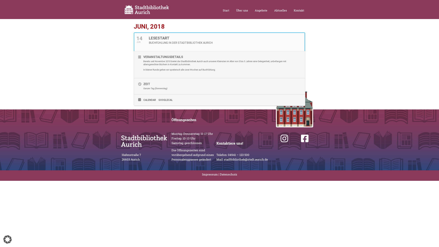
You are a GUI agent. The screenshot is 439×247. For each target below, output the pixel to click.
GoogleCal (165, 100)
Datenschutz (228, 174)
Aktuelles (280, 10)
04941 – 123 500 (238, 155)
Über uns (242, 10)
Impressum (210, 174)
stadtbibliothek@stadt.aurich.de (246, 159)
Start (226, 10)
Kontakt (299, 10)
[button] (7, 239)
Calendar (149, 100)
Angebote (261, 10)
